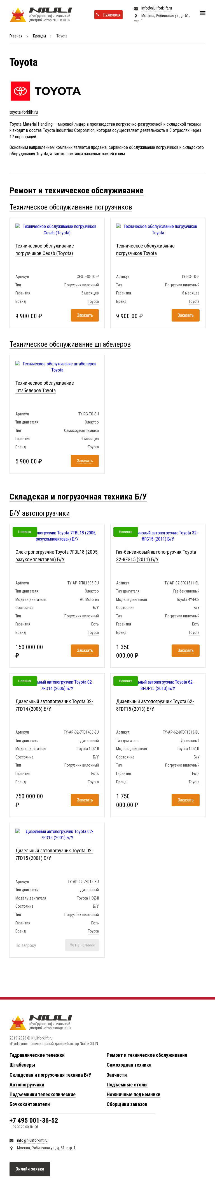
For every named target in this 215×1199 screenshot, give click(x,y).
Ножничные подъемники (133, 1094)
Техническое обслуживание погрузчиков (71, 207)
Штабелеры (22, 1065)
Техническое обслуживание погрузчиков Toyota (145, 249)
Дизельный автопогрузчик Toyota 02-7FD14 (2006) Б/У (54, 705)
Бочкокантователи (30, 1104)
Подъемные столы (127, 1085)
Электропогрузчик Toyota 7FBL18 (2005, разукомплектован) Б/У (56, 555)
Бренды (39, 36)
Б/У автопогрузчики (40, 513)
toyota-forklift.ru (24, 112)
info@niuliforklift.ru (156, 8)
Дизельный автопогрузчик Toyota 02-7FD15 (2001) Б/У (54, 854)
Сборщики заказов (127, 1104)
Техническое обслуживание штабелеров (70, 344)
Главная (16, 36)
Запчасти (117, 1075)
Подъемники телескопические (43, 1094)
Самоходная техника (129, 1065)
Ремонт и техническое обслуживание (77, 190)
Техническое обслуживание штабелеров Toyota (44, 386)
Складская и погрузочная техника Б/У (78, 496)
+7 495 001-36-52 (34, 1120)
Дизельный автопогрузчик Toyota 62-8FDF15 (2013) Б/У (155, 705)
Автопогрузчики (27, 1085)
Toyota (93, 301)
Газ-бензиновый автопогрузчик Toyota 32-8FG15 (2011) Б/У (156, 555)
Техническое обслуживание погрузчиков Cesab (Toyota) (44, 249)
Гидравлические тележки (37, 1055)
